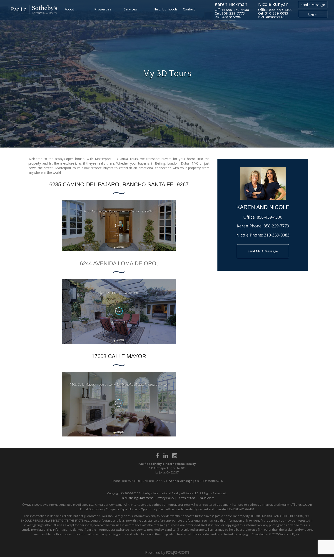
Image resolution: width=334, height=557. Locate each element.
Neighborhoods (165, 9)
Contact (189, 9)
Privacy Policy (165, 498)
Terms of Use (186, 498)
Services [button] (130, 9)
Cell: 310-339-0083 (273, 13)
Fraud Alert (206, 498)
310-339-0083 (276, 235)
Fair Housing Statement (137, 498)
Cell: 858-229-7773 (230, 13)
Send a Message (313, 4)
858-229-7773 (276, 226)
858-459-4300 (269, 217)
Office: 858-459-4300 (232, 9)
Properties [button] (102, 9)
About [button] (69, 9)
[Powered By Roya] (177, 552)
